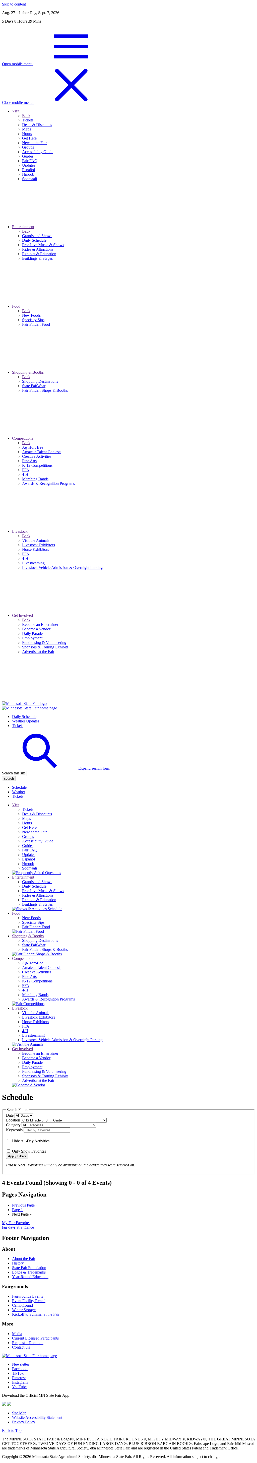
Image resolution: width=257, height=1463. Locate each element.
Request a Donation (27, 1343)
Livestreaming (33, 1035)
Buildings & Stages (37, 904)
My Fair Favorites (16, 1223)
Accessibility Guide (37, 841)
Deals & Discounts (37, 814)
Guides (27, 845)
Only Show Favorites (29, 1151)
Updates (28, 854)
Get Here (29, 827)
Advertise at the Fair (38, 1080)
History (18, 1263)
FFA (25, 985)
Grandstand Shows (37, 882)
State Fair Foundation (29, 1268)
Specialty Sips (33, 922)
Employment (32, 1067)
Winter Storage (24, 1310)
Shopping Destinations (40, 940)
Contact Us (21, 1347)
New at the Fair (34, 832)
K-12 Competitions (37, 981)
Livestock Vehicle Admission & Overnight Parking (62, 1040)
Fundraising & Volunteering (44, 1071)
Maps (26, 818)
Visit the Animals (35, 1013)
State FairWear (33, 945)
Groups (28, 836)
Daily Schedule (24, 716)
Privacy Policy (23, 1422)
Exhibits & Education (39, 900)
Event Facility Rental (28, 1301)
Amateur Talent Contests (41, 967)
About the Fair (23, 1258)
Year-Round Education (30, 1277)
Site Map (19, 1413)
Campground (22, 1305)
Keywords (15, 1130)
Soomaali (29, 868)
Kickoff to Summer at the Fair (35, 1314)
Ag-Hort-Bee (32, 963)
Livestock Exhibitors (38, 1017)
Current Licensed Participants (35, 1338)
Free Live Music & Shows (43, 891)
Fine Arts (29, 976)
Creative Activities (36, 972)
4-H (25, 990)
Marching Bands (35, 994)
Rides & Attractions (37, 895)
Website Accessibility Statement (37, 1417)
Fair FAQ (29, 850)
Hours (27, 823)
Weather (18, 792)
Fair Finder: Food (36, 927)
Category (14, 1125)
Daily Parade (32, 1062)
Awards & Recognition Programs (48, 999)
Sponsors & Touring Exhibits (45, 1076)
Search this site (14, 773)
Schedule (19, 787)
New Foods (31, 918)
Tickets (17, 725)
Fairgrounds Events (27, 1296)
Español (28, 859)
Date (10, 1115)
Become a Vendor (36, 1058)
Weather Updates (25, 721)
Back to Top (12, 1430)
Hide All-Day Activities (30, 1141)
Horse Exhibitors (35, 1022)
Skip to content (14, 4)
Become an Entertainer (40, 1053)
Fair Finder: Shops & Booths (45, 949)
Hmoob (28, 863)
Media (17, 1334)
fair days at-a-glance (18, 1227)
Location (13, 1120)
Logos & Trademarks (29, 1272)
